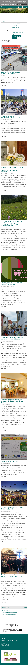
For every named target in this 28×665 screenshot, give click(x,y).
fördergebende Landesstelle (9, 614)
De (23, 7)
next (26, 607)
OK (25, 4)
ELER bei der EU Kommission (9, 611)
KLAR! (13, 41)
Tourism (24, 29)
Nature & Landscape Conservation (16, 24)
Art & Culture (15, 31)
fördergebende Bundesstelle (9, 613)
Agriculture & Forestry (17, 29)
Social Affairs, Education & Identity (18, 33)
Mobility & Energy (16, 36)
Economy (15, 38)
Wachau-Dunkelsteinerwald (5, 15)
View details (20, 4)
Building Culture (15, 27)
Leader (16, 41)
